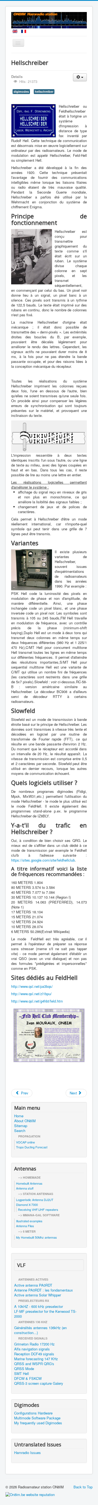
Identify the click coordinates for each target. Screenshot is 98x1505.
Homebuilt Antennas (29, 1183)
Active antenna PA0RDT (33, 1285)
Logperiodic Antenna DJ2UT (34, 1199)
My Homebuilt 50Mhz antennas (36, 1237)
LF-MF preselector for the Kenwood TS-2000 (45, 1314)
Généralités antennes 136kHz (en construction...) (40, 1330)
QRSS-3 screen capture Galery (38, 1383)
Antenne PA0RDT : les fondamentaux (43, 1290)
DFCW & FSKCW (28, 1378)
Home (18, 1115)
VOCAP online (25, 1142)
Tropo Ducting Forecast (31, 1147)
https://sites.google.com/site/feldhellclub (43, 860)
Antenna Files (25, 1226)
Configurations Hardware (33, 1413)
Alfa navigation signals (32, 1349)
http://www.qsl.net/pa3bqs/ (32, 986)
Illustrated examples (29, 1221)
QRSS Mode (24, 1368)
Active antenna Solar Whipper (37, 1295)
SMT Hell (21, 1373)
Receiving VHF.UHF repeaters (38, 1209)
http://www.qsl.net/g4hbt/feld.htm (37, 1001)
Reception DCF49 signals (34, 1354)
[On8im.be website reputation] (30, 1494)
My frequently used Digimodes (38, 1422)
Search (19, 1130)
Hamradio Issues (27, 1452)
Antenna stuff (24, 1188)
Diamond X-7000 (27, 1204)
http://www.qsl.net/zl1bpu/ (31, 993)
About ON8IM (25, 1120)
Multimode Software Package (37, 1418)
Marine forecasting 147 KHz (36, 1358)
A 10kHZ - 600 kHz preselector (38, 1306)
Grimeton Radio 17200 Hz (34, 1344)
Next (74, 1092)
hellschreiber (44, 91)
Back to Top (83, 1486)
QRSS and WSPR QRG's (34, 1363)
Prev (24, 1092)
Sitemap (20, 1125)
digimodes (21, 91)
